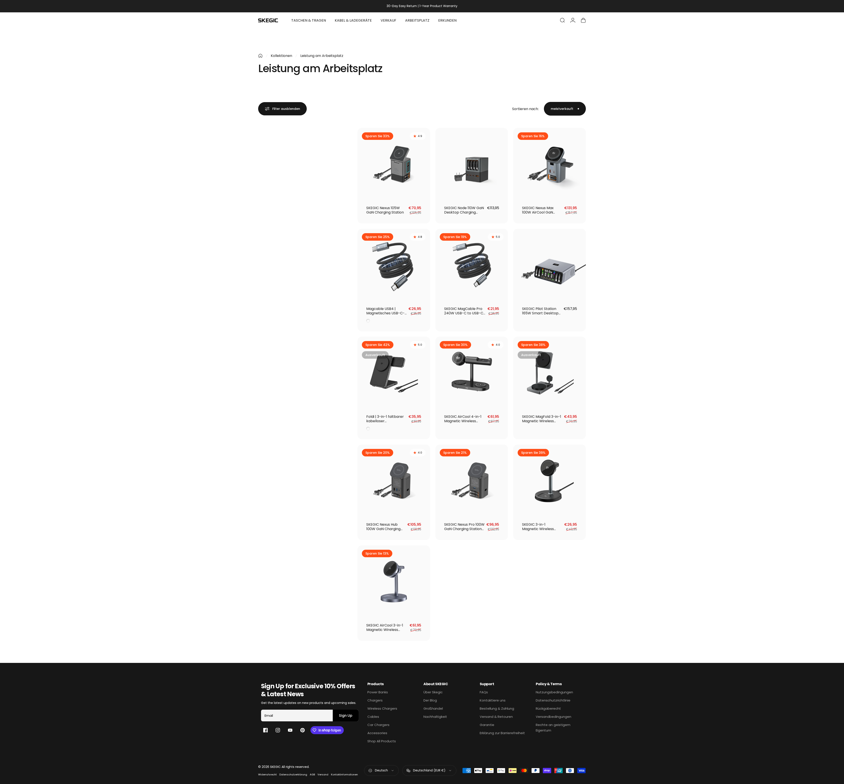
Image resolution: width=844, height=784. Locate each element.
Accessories (377, 733)
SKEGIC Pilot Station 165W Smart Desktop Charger (540, 313)
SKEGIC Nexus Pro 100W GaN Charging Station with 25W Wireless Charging (464, 531)
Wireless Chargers (382, 708)
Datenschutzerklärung (293, 774)
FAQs (484, 692)
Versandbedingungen (553, 716)
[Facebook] (265, 730)
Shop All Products (381, 741)
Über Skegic (433, 692)
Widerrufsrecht (267, 774)
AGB (312, 774)
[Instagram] (277, 730)
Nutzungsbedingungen (554, 692)
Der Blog (430, 700)
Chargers (375, 700)
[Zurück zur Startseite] (260, 56)
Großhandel (433, 708)
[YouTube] (290, 730)
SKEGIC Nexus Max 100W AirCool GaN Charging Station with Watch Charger (540, 214)
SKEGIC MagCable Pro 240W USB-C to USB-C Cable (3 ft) (463, 313)
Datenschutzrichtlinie (553, 700)
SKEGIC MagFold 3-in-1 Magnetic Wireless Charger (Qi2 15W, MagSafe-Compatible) (542, 423)
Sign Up (345, 715)
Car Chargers (378, 724)
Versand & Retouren (496, 716)
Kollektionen (281, 55)
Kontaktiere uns (493, 700)
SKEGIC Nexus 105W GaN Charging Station (385, 210)
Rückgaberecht (548, 708)
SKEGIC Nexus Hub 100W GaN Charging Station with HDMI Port (385, 529)
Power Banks (377, 692)
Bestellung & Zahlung (497, 708)
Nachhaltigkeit (435, 716)
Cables (373, 716)
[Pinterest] (302, 730)
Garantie (487, 724)
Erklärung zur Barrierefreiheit (502, 733)
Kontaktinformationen (344, 774)
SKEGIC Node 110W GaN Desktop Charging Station (464, 212)
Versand (323, 774)
